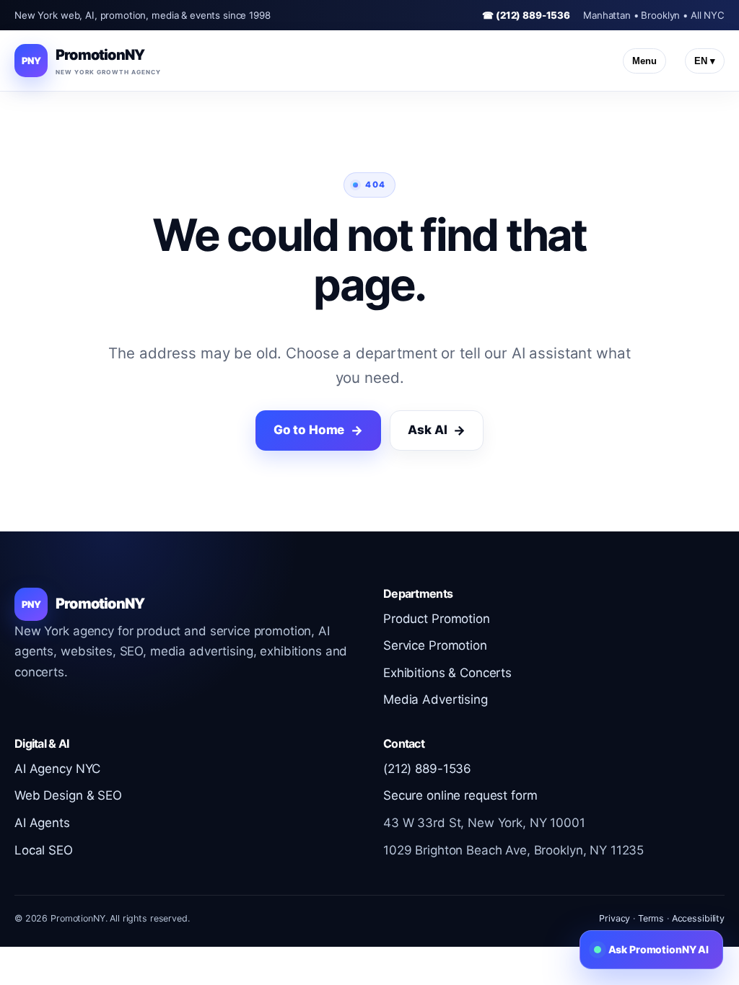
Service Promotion (435, 645)
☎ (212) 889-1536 (526, 15)
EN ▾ (704, 61)
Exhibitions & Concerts (447, 673)
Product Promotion (436, 618)
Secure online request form (460, 795)
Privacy (614, 918)
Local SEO (43, 850)
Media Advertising (435, 699)
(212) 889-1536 (427, 768)
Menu (644, 61)
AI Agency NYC (57, 768)
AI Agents (42, 823)
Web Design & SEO (68, 795)
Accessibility (698, 918)
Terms (651, 918)
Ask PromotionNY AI (658, 949)
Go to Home (309, 430)
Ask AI (427, 430)
